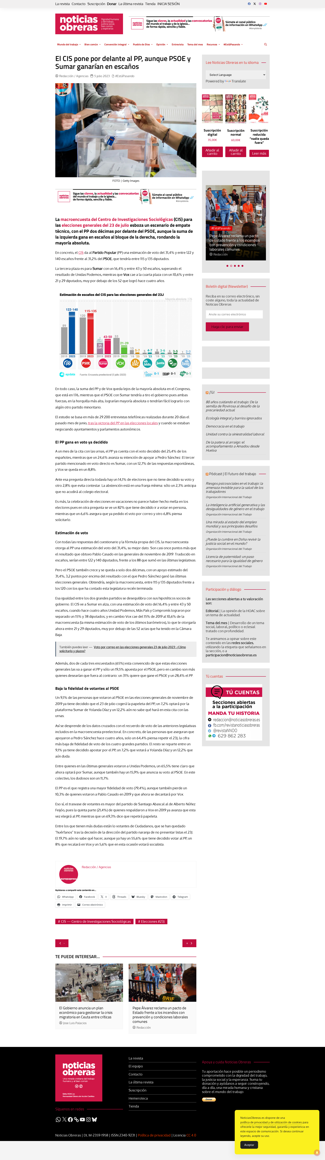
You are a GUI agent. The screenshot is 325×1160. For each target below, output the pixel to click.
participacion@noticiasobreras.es (231, 655)
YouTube (265, 3)
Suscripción (96, 4)
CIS (81, 252)
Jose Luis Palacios (75, 1023)
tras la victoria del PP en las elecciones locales (123, 423)
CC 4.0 (191, 1135)
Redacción (144, 1027)
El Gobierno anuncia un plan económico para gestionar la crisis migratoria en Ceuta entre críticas (85, 1012)
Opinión (160, 44)
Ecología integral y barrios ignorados (234, 418)
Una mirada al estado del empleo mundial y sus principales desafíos (231, 524)
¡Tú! (212, 392)
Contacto (79, 4)
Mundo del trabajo (67, 44)
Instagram (260, 3)
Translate (239, 81)
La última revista (130, 4)
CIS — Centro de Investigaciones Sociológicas (96, 921)
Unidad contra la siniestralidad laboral (235, 434)
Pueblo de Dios (141, 44)
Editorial (212, 611)
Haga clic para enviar (227, 327)
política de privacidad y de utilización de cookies (271, 1122)
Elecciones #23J (153, 921)
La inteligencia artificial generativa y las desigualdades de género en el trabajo (235, 507)
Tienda (150, 4)
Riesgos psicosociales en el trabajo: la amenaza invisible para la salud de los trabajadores (234, 487)
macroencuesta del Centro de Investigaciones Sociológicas (117, 219)
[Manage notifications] (317, 1153)
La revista (62, 4)
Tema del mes (195, 44)
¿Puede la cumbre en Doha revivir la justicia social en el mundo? (233, 541)
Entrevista (178, 44)
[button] (227, 266)
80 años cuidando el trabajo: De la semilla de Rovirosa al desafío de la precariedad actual (233, 406)
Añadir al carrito (212, 152)
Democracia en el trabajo (225, 426)
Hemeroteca (138, 1098)
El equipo (136, 1066)
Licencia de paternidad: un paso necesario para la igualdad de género (234, 559)
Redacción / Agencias (73, 76)
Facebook (249, 3)
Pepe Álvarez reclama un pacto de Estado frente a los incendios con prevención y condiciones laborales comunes (160, 1014)
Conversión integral (115, 44)
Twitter (254, 3)
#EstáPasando (232, 44)
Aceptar (249, 1145)
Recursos (212, 44)
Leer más (259, 153)
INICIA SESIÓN (168, 4)
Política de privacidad (154, 1135)
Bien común (91, 44)
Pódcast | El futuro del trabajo (232, 474)
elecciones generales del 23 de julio (95, 225)
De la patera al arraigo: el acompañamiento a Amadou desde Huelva (232, 446)
